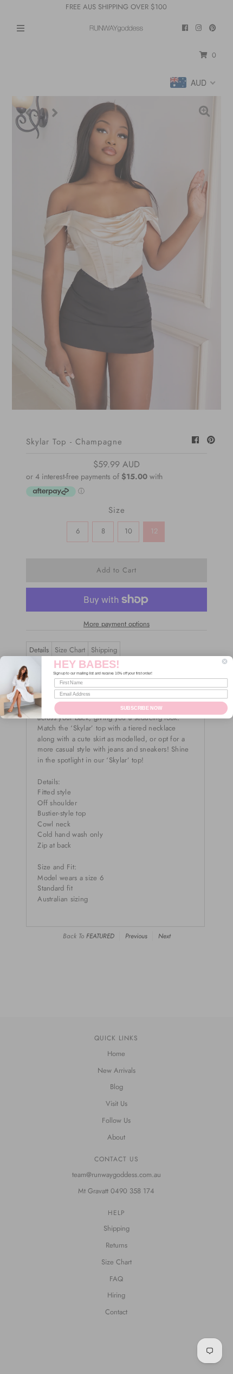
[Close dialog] (225, 661)
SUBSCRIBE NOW (141, 707)
